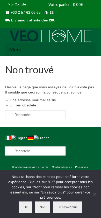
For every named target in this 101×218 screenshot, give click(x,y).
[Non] (94, 194)
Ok (26, 207)
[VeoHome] (50, 35)
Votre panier (65, 4)
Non (43, 207)
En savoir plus (67, 207)
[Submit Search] (9, 114)
